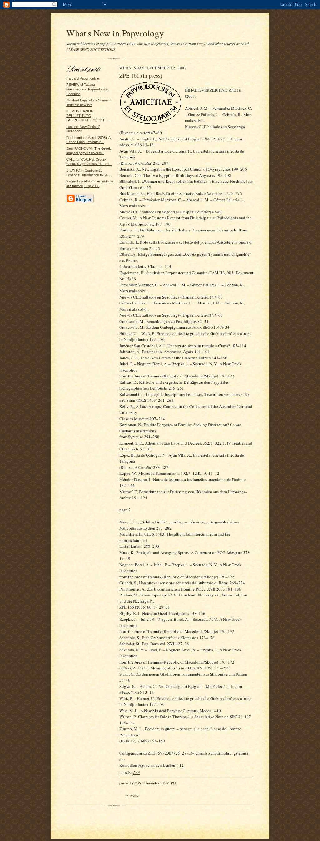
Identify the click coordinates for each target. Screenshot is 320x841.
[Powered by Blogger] (80, 202)
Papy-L (202, 43)
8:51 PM (169, 783)
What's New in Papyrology (115, 33)
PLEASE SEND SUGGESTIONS (90, 49)
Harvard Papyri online (82, 78)
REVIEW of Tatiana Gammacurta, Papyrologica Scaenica (87, 89)
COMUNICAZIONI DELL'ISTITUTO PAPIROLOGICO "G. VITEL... (89, 115)
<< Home (132, 795)
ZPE (136, 772)
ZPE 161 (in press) (140, 75)
